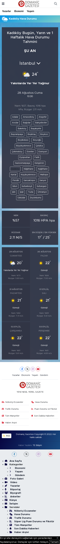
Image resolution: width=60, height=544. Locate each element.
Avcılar (15, 123)
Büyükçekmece (23, 146)
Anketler (15, 496)
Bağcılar (27, 123)
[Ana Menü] (3, 4)
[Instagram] (32, 369)
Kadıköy (15, 169)
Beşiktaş (31, 134)
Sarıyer (42, 180)
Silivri (14, 186)
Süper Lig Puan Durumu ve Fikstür (34, 521)
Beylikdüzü (23, 140)
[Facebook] (22, 369)
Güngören (39, 163)
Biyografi (15, 493)
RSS (8, 436)
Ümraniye (42, 192)
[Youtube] (38, 369)
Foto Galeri (16, 479)
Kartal (13, 175)
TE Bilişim (37, 445)
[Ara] (55, 4)
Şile (13, 192)
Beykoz (44, 134)
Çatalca (39, 146)
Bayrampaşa (17, 134)
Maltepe (44, 175)
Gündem (44, 375)
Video (13, 482)
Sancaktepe (29, 180)
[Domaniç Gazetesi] (28, 3)
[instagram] (38, 454)
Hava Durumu (41, 402)
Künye (13, 500)
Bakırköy (22, 129)
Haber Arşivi (11, 423)
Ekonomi (19, 11)
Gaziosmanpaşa (22, 163)
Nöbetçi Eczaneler (14, 402)
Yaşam (30, 11)
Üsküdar (21, 198)
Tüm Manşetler (12, 416)
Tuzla (30, 192)
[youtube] (50, 454)
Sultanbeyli (27, 186)
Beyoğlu (37, 140)
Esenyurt (43, 152)
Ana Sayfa (15, 461)
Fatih (37, 157)
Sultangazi (41, 186)
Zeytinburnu (35, 198)
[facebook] (14, 454)
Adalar (15, 117)
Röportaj (14, 489)
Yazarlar (6, 11)
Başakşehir (36, 129)
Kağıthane (43, 169)
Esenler (30, 152)
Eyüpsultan (25, 157)
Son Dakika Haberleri (44, 416)
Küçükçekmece (28, 175)
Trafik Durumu (12, 409)
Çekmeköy (17, 152)
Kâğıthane (28, 169)
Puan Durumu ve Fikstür (45, 409)
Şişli (21, 192)
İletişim (13, 504)
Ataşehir (43, 117)
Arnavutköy (28, 117)
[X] (27, 369)
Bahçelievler (41, 123)
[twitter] (26, 454)
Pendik (16, 180)
